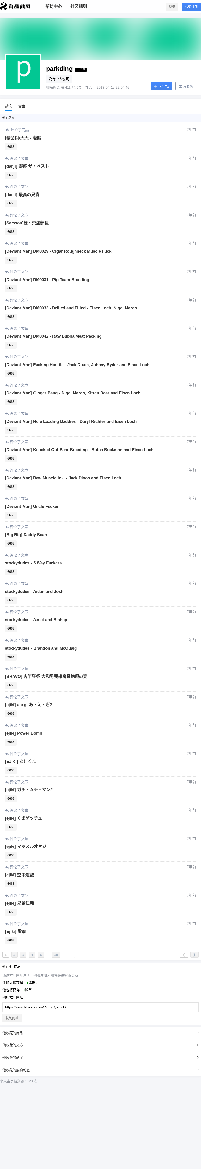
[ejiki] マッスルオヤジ (25, 846)
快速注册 (191, 7)
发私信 (187, 86)
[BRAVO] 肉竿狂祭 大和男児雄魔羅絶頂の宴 (46, 676)
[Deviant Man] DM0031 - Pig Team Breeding (47, 279)
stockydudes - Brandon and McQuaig (41, 648)
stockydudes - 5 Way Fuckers (33, 563)
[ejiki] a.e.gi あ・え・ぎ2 (28, 704)
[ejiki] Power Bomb (23, 733)
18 (56, 955)
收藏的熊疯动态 (100, 1070)
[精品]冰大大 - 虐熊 (23, 138)
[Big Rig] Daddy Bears (26, 534)
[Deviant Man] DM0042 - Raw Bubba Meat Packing (53, 336)
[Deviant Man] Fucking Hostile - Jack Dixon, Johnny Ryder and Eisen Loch (77, 364)
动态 (8, 106)
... (48, 955)
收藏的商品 (100, 1033)
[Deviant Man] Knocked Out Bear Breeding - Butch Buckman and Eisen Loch (79, 449)
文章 (21, 106)
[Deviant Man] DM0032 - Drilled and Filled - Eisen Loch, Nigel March (71, 308)
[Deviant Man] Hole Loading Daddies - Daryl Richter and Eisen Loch (71, 421)
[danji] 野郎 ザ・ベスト (27, 166)
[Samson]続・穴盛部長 (27, 223)
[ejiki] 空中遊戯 (19, 875)
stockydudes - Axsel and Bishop (36, 619)
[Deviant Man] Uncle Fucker (32, 506)
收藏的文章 (100, 1045)
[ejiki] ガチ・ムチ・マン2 (29, 789)
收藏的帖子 (100, 1058)
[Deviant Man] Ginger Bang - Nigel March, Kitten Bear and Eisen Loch (72, 393)
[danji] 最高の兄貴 (22, 194)
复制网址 (12, 1018)
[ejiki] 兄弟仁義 (19, 903)
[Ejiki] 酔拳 (15, 931)
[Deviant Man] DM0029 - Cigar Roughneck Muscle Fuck (58, 251)
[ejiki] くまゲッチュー (25, 818)
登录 (172, 7)
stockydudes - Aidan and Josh (34, 591)
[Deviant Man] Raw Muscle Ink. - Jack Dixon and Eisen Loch (63, 478)
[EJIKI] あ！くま (20, 761)
